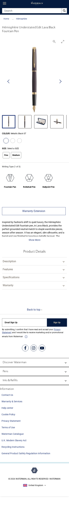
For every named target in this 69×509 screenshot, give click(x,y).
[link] (26, 337)
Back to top (34, 309)
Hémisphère (21, 19)
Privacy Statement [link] (11, 421)
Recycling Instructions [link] (13, 447)
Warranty (8, 285)
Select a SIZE (13, 148)
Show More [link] (34, 240)
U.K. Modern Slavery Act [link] (14, 440)
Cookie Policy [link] (8, 414)
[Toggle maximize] (63, 41)
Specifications (11, 277)
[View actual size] (54, 41)
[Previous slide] (8, 81)
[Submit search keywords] (64, 10)
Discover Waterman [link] (14, 362)
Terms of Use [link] (8, 427)
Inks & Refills (10, 380)
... (13, 19)
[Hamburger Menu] (4, 3)
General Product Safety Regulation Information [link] (26, 453)
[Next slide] (60, 81)
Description (9, 261)
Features (8, 269)
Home (7, 19)
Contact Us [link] (7, 395)
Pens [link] (5, 371)
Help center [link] (7, 408)
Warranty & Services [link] (12, 401)
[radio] (5, 141)
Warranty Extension (33, 211)
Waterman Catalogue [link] (13, 434)
